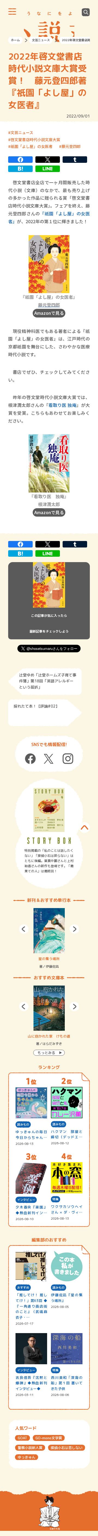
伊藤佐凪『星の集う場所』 (66, 1297)
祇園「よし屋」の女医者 (32, 146)
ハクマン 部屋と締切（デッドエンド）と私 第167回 (66, 1134)
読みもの (23, 1124)
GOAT (22, 1437)
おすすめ (23, 1287)
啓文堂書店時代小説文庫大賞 (35, 139)
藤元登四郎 (71, 146)
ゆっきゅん (26, 1457)
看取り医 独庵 (62, 405)
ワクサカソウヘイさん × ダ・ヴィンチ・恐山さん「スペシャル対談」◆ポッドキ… (66, 1209)
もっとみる (46, 1052)
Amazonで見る (49, 313)
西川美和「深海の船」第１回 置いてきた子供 (66, 1383)
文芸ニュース (41, 40)
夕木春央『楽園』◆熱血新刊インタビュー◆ (31, 1210)
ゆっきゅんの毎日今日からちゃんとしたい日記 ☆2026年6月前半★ (31, 1134)
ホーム (15, 40)
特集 (56, 1199)
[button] (24, 929)
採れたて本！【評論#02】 (36, 706)
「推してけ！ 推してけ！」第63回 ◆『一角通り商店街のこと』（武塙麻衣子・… (31, 1306)
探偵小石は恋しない (66, 1447)
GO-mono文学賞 (48, 1437)
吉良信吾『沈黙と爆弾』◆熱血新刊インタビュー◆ (31, 1383)
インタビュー (26, 1200)
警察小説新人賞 (30, 1447)
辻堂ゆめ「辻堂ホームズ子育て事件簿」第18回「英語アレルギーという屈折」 (47, 681)
